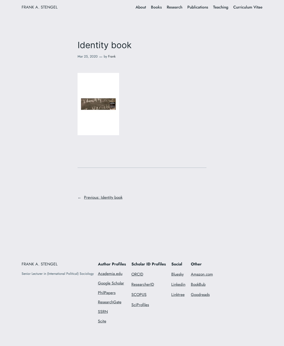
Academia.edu (110, 273)
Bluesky (177, 274)
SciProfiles (140, 305)
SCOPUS (139, 294)
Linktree (178, 294)
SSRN (103, 311)
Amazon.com (202, 274)
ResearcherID (142, 284)
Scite (102, 321)
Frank (112, 56)
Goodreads (200, 294)
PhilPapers (107, 293)
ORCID (137, 274)
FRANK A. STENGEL (40, 7)
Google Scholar (111, 283)
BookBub (198, 284)
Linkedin (178, 284)
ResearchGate (109, 302)
